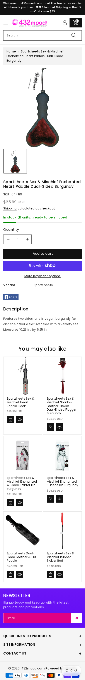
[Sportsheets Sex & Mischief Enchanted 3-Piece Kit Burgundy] (62, 455)
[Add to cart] (10, 419)
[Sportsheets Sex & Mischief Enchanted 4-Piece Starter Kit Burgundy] (22, 455)
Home (11, 51)
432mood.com (33, 668)
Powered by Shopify (61, 668)
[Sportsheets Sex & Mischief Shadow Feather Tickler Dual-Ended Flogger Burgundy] (62, 376)
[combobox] (42, 35)
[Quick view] (19, 419)
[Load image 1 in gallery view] (15, 161)
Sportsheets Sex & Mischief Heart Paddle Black (20, 402)
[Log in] (65, 22)
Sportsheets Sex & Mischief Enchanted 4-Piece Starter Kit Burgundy (22, 483)
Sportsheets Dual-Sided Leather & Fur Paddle (21, 557)
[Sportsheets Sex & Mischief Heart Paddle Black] (22, 376)
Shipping (10, 208)
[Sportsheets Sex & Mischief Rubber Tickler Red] (62, 530)
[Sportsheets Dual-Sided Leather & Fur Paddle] (22, 530)
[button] (7, 22)
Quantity (11, 229)
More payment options (42, 276)
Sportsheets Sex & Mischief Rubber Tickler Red (60, 557)
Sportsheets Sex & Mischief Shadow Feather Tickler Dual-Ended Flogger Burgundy (61, 405)
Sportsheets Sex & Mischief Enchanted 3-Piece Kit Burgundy (62, 481)
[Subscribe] (76, 618)
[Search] (74, 35)
